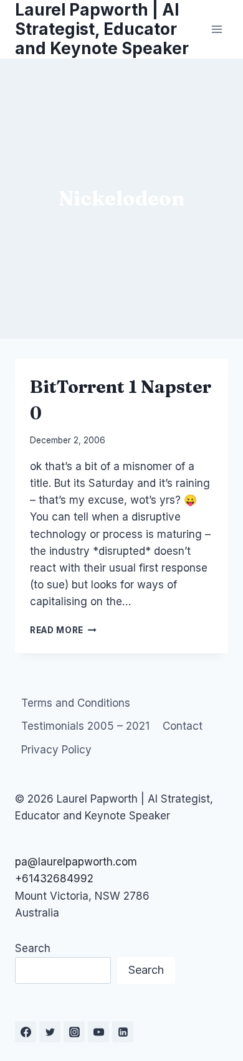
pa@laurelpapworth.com (76, 862)
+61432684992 (54, 878)
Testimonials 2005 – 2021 (85, 726)
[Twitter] (49, 1031)
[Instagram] (74, 1031)
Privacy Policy (56, 749)
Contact (182, 726)
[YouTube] (98, 1031)
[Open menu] (216, 29)
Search (32, 948)
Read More (63, 630)
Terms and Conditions (75, 703)
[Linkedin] (122, 1031)
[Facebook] (25, 1031)
